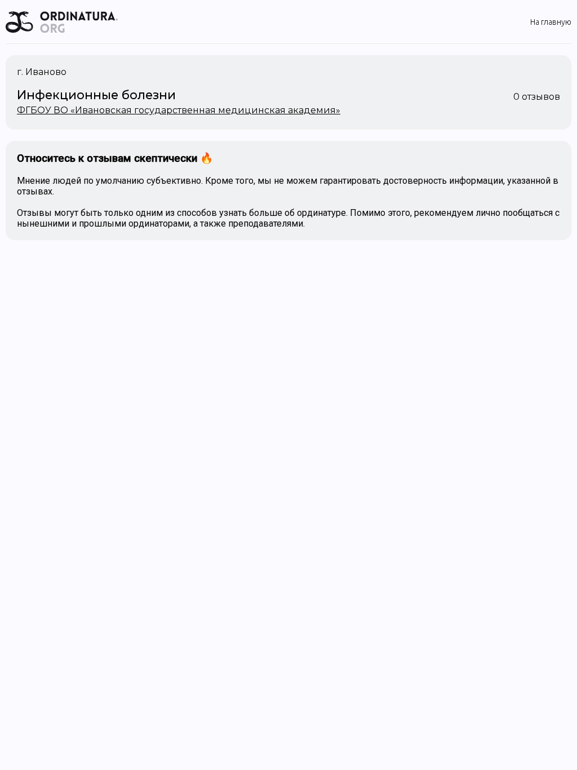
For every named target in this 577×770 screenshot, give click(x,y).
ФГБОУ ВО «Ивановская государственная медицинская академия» (178, 110)
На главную (550, 21)
